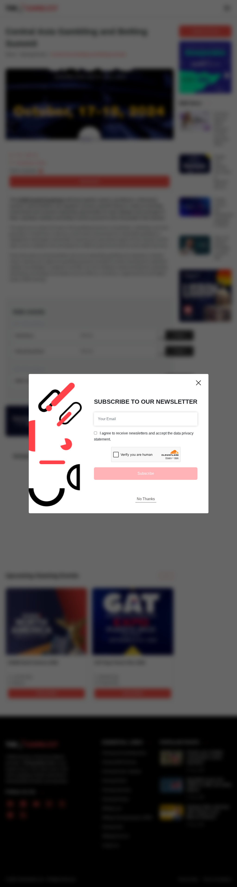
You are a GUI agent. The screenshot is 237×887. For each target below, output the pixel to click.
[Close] (198, 383)
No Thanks (146, 499)
